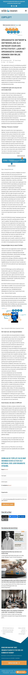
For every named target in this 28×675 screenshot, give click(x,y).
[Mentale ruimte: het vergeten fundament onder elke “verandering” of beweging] (14, 599)
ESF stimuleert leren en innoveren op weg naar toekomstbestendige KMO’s (7, 630)
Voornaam (3, 475)
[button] (26, 10)
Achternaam (4, 481)
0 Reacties (11, 62)
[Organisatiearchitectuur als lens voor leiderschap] (14, 540)
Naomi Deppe (18, 60)
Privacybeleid (6, 672)
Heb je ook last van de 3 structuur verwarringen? (21, 630)
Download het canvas (8, 504)
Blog (4, 62)
